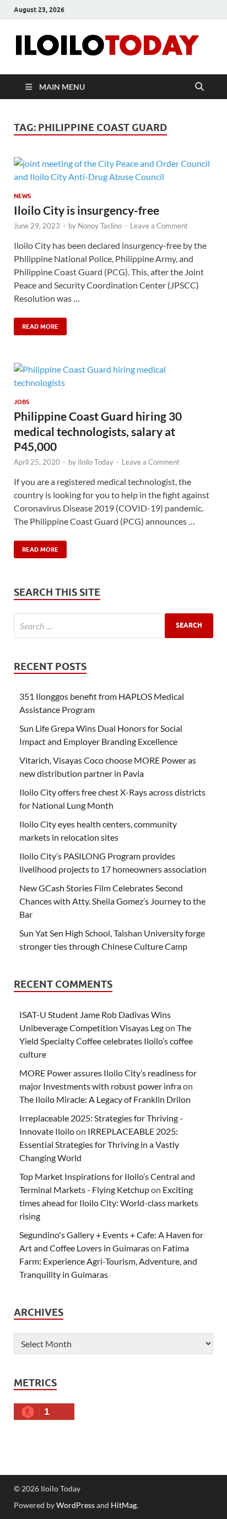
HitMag (124, 1505)
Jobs (21, 402)
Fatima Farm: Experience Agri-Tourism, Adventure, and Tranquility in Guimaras (108, 1261)
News (22, 196)
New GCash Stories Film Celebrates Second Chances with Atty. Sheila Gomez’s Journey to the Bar (112, 901)
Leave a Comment (159, 225)
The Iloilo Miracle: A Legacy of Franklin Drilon (105, 1099)
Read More (36, 324)
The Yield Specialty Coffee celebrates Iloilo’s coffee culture (106, 1040)
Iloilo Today (96, 462)
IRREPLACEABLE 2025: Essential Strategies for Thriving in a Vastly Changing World (99, 1144)
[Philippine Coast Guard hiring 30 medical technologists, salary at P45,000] (113, 376)
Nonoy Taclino (100, 225)
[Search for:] (113, 625)
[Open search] (199, 87)
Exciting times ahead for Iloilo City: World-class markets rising (108, 1202)
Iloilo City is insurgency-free (86, 210)
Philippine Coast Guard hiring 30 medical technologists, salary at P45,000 (98, 431)
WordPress (75, 1505)
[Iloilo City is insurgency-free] (113, 170)
